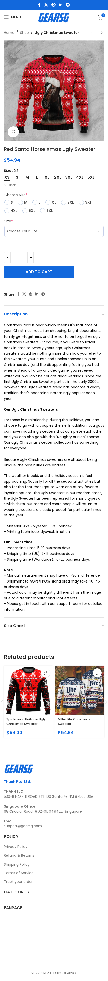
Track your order (18, 881)
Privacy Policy (15, 846)
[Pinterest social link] (53, 5)
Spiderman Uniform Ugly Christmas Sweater (26, 721)
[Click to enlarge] (13, 132)
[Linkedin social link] (60, 5)
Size (7, 170)
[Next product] (101, 32)
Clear (12, 185)
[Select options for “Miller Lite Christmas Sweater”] (97, 672)
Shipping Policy (17, 864)
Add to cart (39, 271)
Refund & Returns (19, 855)
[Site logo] (54, 16)
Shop (24, 32)
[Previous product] (91, 32)
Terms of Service (19, 872)
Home (9, 32)
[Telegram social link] (67, 5)
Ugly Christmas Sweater (57, 32)
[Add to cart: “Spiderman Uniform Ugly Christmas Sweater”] (45, 672)
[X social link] (46, 5)
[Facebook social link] (39, 5)
